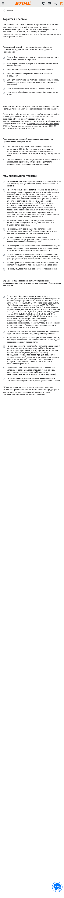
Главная (9, 10)
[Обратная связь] (57, 887)
